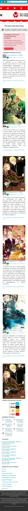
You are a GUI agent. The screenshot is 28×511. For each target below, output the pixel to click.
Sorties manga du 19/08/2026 (9, 455)
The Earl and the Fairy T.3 (12, 192)
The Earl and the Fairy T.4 (12, 55)
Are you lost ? (5, 488)
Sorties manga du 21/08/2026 (9, 449)
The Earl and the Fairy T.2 (12, 261)
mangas (4, 492)
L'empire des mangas (7, 484)
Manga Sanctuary (8, 491)
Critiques (14, 30)
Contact (22, 506)
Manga (4, 2)
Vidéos (19, 30)
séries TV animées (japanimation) (20, 492)
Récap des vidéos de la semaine (9, 446)
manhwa (7, 492)
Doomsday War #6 (8, 424)
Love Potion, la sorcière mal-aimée (10, 481)
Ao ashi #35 (20, 424)
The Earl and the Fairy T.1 (12, 330)
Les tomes (7, 30)
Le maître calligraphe (6, 486)
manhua (10, 492)
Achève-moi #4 (8, 433)
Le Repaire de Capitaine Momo (9, 475)
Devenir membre (7, 506)
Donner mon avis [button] (9, 48)
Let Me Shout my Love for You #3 (12, 428)
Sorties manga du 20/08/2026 (9, 452)
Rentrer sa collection (14, 506)
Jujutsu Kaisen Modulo (7, 473)
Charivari (4, 469)
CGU (19, 506)
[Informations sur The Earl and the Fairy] (3, 30)
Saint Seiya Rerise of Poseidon (9, 477)
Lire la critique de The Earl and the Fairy (14, 150)
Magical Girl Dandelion (7, 479)
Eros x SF (4, 471)
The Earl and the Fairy (11, 124)
